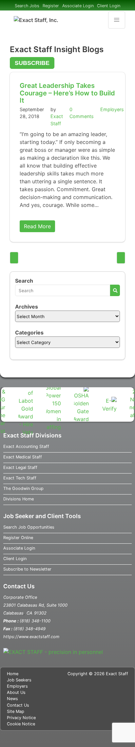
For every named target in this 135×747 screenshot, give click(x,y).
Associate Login (78, 5)
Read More (37, 226)
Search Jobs (27, 5)
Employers (112, 109)
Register (51, 5)
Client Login (108, 5)
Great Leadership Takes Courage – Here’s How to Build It (67, 93)
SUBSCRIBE (32, 63)
